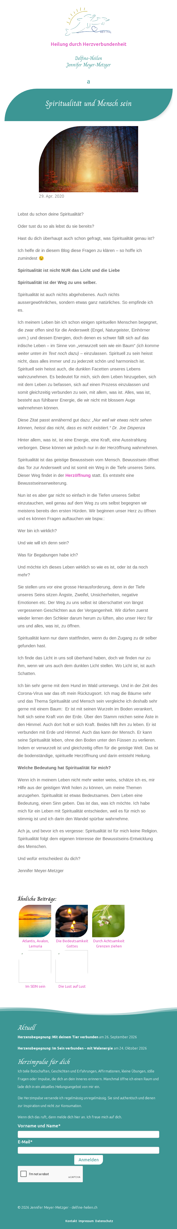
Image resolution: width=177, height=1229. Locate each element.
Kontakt (71, 1221)
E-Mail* (25, 1141)
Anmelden (89, 1159)
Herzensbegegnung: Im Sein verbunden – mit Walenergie (65, 1048)
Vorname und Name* (39, 1125)
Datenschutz (104, 1221)
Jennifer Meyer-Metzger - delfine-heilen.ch (63, 1207)
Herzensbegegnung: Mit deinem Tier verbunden (58, 1037)
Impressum (86, 1221)
